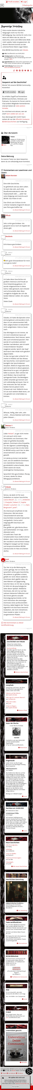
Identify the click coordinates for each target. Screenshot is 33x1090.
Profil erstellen (13, 2)
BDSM (14, 1070)
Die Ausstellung (11, 648)
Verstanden (15, 1086)
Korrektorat (11, 1073)
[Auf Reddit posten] (22, 70)
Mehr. (11, 59)
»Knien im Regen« (11, 706)
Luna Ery (13, 505)
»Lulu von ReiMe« (11, 853)
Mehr (4, 145)
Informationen (22, 943)
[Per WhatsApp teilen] (28, 70)
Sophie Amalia (12, 695)
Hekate (25, 50)
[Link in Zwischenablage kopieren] (14, 70)
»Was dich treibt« (11, 702)
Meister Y (9, 425)
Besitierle (9, 236)
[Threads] (31, 1084)
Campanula (11, 699)
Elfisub (8, 215)
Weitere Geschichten (22, 672)
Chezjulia (8, 502)
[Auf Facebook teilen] (16, 70)
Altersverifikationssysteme (12, 67)
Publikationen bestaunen (19, 977)
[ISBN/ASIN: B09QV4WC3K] (16, 969)
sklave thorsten (11, 175)
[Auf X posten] (19, 70)
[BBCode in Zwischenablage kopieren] (30, 70)
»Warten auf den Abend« (13, 693)
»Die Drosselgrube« (12, 845)
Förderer (20, 1073)
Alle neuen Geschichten (20, 866)
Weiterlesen (23, 747)
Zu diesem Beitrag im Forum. (21, 210)
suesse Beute (8, 500)
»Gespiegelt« (10, 862)
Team (4, 1073)
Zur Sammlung (22, 910)
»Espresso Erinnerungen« (13, 858)
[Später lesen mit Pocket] (25, 70)
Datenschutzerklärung (22, 1083)
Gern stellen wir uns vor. (15, 114)
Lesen (25, 796)
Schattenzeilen (27, 5)
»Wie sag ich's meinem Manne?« (15, 697)
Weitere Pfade (23, 710)
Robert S (16, 502)
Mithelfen (24, 1062)
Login (25, 2)
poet (14, 507)
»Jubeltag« (9, 849)
